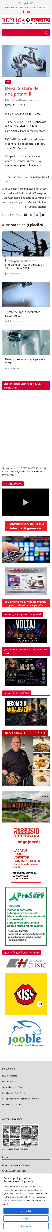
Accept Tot (26, 1211)
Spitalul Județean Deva (12, 1087)
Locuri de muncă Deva (12, 1104)
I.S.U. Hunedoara (9, 1075)
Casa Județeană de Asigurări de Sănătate (20, 1098)
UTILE (8, 82)
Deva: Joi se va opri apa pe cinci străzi (25, 361)
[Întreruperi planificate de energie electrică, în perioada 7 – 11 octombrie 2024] (26, 233)
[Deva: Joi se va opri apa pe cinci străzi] (26, 332)
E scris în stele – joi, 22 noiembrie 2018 (27, 179)
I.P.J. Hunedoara (9, 1081)
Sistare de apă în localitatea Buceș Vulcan (22, 313)
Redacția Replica (31, 100)
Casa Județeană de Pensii (13, 1093)
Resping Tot (26, 1226)
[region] (26, 1202)
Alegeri (26, 1218)
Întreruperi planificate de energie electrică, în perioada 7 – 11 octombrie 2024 (25, 264)
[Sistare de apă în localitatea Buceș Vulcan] (26, 284)
